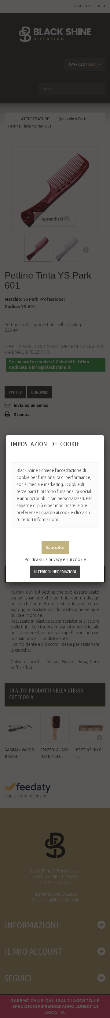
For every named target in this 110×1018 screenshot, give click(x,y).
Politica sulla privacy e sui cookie (55, 559)
